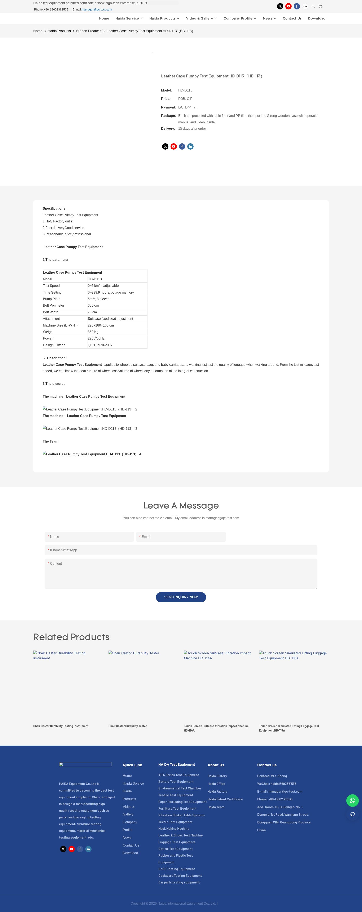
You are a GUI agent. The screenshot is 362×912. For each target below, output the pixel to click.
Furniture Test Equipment (177, 808)
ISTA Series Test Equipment (178, 775)
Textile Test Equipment (175, 822)
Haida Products (59, 31)
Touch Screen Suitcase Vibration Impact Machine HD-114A (216, 728)
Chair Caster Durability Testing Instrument (60, 726)
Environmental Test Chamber (179, 788)
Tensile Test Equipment (175, 795)
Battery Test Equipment (176, 781)
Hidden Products (88, 31)
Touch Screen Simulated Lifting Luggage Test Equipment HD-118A (289, 728)
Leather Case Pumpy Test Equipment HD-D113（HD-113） (151, 31)
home (37, 31)
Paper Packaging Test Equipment (182, 802)
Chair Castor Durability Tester (128, 726)
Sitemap (225, 903)
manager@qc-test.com (97, 9)
